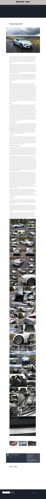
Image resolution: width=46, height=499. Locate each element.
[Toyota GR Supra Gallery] (13, 443)
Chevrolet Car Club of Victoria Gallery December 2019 (33, 461)
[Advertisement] (23, 13)
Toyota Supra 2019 (15, 24)
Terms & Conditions (34, 493)
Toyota (32, 457)
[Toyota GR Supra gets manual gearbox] (23, 443)
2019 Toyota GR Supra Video (32, 459)
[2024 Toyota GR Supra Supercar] (32, 443)
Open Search (43, 6)
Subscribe (12, 492)
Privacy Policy (34, 492)
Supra (30, 457)
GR (28, 457)
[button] (18, 224)
